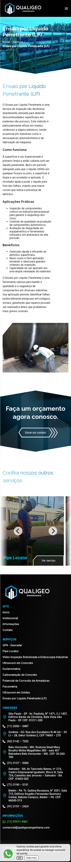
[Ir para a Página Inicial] (22, 14)
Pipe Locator (11, 651)
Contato (8, 630)
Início (6, 612)
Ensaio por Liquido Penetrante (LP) (25, 698)
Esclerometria (11, 669)
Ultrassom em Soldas (16, 692)
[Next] (53, 531)
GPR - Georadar (12, 645)
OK (19, 858)
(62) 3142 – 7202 (17, 741)
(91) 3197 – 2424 (17, 806)
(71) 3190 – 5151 (17, 784)
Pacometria (10, 686)
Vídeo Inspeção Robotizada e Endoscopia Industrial (35, 657)
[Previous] (18, 531)
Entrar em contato (35, 432)
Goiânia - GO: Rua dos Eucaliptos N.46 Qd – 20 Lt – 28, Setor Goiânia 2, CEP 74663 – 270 (37, 733)
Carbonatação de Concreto (20, 674)
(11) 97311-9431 (17, 821)
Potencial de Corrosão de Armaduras (26, 680)
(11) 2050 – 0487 (17, 726)
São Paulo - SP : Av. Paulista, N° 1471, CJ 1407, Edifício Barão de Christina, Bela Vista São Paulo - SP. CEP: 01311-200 (37, 717)
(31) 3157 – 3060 (17, 763)
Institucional (10, 618)
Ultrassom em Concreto (18, 663)
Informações (11, 624)
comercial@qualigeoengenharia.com (26, 827)
